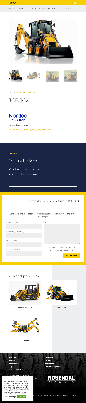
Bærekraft (49, 358)
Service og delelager (16, 370)
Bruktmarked (14, 364)
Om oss (48, 361)
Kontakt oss (49, 364)
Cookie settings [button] (10, 397)
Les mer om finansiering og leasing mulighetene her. (30, 129)
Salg (10, 367)
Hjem (11, 8)
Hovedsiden (13, 358)
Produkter (12, 361)
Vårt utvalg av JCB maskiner (30, 8)
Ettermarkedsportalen (53, 367)
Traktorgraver (54, 8)
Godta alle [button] (22, 396)
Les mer (23, 393)
